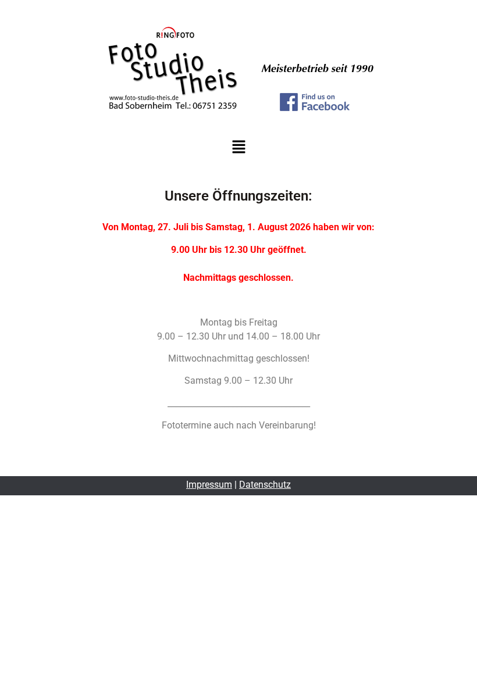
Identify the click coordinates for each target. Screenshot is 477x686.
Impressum (209, 484)
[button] (238, 147)
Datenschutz (265, 484)
